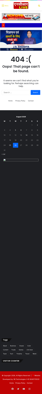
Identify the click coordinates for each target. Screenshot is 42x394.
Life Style (30, 350)
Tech (11, 354)
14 (26, 135)
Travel (27, 354)
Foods (14, 350)
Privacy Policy (20, 101)
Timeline (19, 354)
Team (5, 354)
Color (29, 346)
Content (5, 350)
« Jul (3, 154)
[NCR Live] (21, 5)
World (34, 354)
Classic (21, 346)
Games (21, 350)
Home (10, 101)
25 (10, 145)
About (5, 346)
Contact (31, 101)
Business (13, 346)
